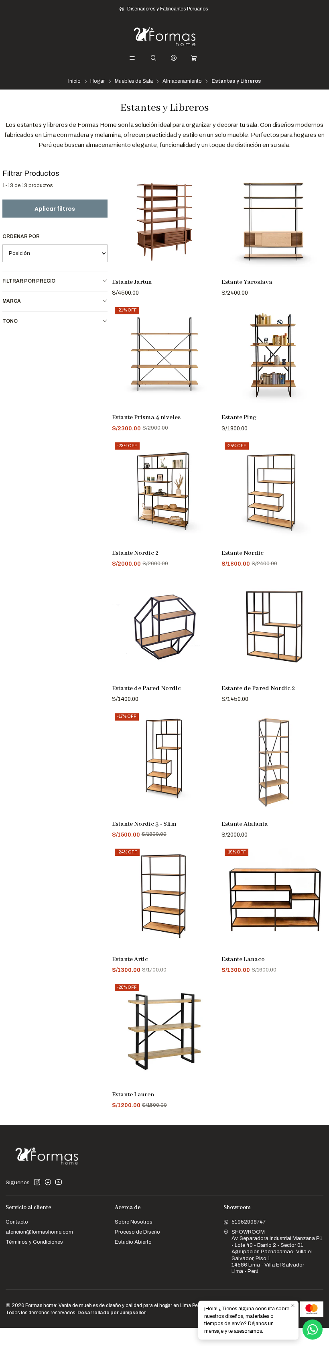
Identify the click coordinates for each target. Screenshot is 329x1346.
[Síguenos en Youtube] (58, 1182)
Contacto (17, 1222)
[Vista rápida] (208, 230)
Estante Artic (130, 959)
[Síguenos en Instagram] (37, 1182)
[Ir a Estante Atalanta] (274, 762)
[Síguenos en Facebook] (48, 1182)
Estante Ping (238, 417)
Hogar (97, 81)
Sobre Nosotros (133, 1222)
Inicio (74, 81)
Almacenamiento (182, 81)
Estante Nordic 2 (135, 553)
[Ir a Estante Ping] (274, 356)
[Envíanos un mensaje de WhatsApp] (313, 1330)
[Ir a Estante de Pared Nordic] (164, 627)
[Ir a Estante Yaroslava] (274, 221)
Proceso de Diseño (137, 1232)
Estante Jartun (132, 282)
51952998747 (249, 1222)
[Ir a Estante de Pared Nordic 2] (274, 627)
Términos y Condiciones (34, 1242)
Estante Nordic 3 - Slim (144, 824)
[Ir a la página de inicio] (164, 36)
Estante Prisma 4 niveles (146, 417)
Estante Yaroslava (246, 282)
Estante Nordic (242, 553)
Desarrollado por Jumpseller (111, 1312)
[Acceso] (174, 58)
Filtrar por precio (28, 281)
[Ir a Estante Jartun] (164, 221)
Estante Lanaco (243, 959)
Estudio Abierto (133, 1242)
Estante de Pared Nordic (146, 688)
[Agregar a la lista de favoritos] (208, 212)
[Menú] (132, 58)
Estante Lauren (133, 1095)
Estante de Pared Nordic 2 (258, 688)
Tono (10, 321)
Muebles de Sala (134, 81)
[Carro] (194, 58)
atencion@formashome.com (39, 1232)
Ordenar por (21, 236)
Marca (11, 301)
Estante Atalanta (244, 824)
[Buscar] (153, 58)
